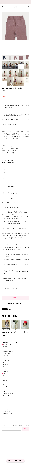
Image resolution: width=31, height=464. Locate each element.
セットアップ (6, 364)
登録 (25, 428)
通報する (11, 309)
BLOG (4, 402)
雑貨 (4, 384)
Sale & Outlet (6, 395)
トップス (5, 357)
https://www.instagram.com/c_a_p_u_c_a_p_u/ (14, 283)
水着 (4, 373)
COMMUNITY (6, 404)
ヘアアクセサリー (7, 371)
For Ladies (5, 391)
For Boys (5, 389)
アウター (5, 362)
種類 (3, 288)
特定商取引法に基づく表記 (9, 413)
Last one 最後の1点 (8, 393)
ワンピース (5, 355)
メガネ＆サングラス (7, 378)
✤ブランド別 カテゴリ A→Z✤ (10, 342)
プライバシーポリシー (8, 411)
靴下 (4, 366)
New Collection (7, 344)
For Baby (5, 386)
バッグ (4, 382)
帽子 (4, 375)
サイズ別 (5, 349)
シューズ (5, 380)
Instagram (5, 419)
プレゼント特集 (6, 353)
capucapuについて (7, 400)
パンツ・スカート (7, 360)
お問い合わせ (6, 409)
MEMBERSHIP (6, 407)
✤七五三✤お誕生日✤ (8, 351)
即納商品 (5, 346)
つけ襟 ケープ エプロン (8, 369)
